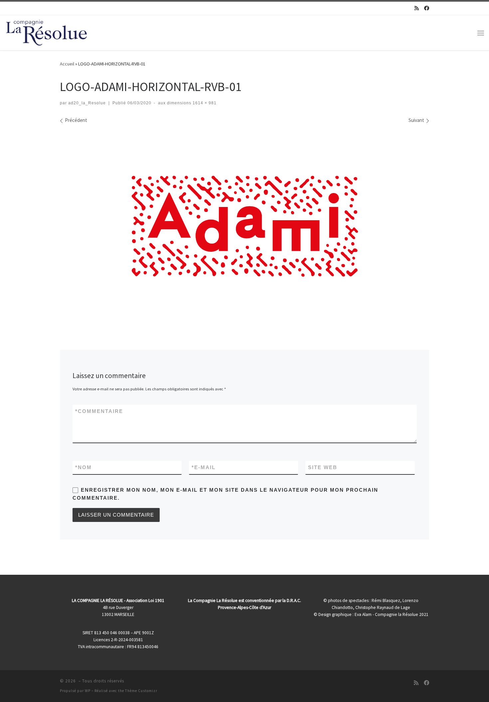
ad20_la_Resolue (87, 103)
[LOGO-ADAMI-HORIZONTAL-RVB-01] (244, 226)
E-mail (204, 467)
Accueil (67, 64)
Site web (322, 467)
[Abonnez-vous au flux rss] (416, 8)
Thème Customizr (141, 690)
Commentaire (99, 411)
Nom (83, 467)
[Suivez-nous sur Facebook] (426, 8)
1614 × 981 (204, 103)
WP (87, 690)
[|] (46, 31)
